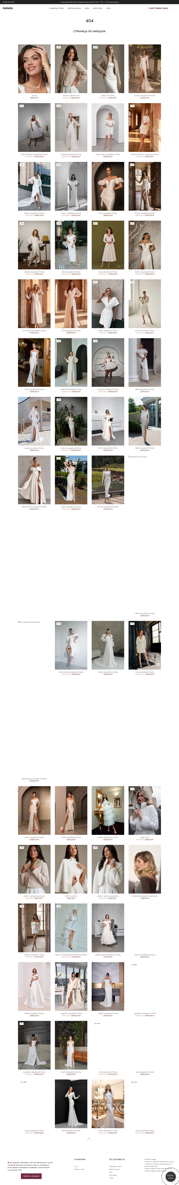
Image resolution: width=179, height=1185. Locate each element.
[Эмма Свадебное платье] (145, 362)
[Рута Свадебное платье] (108, 1045)
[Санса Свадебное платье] (34, 362)
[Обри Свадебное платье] (71, 245)
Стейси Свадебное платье (145, 613)
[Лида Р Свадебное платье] (71, 186)
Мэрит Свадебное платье (71, 507)
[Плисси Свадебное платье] (145, 927)
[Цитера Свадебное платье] (71, 810)
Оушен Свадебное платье (108, 1013)
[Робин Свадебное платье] (145, 303)
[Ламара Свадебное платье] (34, 186)
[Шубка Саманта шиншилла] (108, 869)
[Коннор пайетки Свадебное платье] (145, 127)
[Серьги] (34, 68)
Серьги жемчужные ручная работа (145, 896)
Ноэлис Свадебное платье (108, 507)
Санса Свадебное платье (34, 389)
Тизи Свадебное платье (144, 1072)
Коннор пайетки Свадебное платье (145, 154)
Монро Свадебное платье (145, 213)
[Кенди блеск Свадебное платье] (108, 127)
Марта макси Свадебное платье (34, 507)
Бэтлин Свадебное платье (144, 96)
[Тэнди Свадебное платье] (108, 645)
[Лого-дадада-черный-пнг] (7, 8)
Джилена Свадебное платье (145, 1013)
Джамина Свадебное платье (34, 1072)
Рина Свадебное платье (71, 1131)
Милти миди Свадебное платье (71, 672)
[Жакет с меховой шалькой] (34, 869)
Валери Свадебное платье (108, 837)
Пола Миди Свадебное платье (34, 331)
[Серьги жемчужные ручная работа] (145, 869)
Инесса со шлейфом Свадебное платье (71, 955)
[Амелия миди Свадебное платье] (108, 927)
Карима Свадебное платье (71, 154)
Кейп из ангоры (71, 896)
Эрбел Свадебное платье (34, 1131)
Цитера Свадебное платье (71, 837)
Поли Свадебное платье (71, 331)
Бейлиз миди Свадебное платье (34, 779)
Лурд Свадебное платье (108, 213)
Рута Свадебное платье (108, 1072)
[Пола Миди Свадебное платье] (34, 303)
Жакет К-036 (144, 837)
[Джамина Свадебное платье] (34, 1045)
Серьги (34, 96)
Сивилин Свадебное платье (71, 389)
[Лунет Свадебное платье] (108, 1103)
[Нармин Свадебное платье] (34, 245)
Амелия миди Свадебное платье (108, 955)
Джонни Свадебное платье (108, 389)
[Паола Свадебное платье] (145, 245)
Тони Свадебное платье (144, 672)
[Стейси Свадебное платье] (145, 533)
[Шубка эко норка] (108, 68)
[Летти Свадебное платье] (108, 421)
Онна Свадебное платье (107, 272)
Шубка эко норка (108, 96)
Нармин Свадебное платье (34, 272)
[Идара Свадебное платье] (34, 421)
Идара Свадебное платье (34, 448)
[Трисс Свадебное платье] (34, 810)
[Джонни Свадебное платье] (108, 362)
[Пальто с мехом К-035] (71, 68)
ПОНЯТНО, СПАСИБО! (31, 1176)
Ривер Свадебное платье (107, 331)
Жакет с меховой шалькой (34, 896)
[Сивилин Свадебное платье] (71, 362)
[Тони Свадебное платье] (145, 645)
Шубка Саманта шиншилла (108, 896)
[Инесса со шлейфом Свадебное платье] (71, 927)
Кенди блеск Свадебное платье (108, 154)
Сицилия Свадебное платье (71, 1013)
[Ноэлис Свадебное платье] (108, 480)
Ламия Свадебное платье (34, 1013)
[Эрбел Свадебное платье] (34, 1103)
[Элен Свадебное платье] (145, 1103)
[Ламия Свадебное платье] (34, 986)
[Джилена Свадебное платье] (145, 986)
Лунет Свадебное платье (107, 1131)
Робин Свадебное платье (145, 331)
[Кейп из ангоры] (71, 869)
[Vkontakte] (176, 2)
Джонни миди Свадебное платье (34, 154)
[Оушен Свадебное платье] (108, 986)
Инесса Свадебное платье (71, 448)
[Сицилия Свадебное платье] (71, 986)
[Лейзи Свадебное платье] (145, 421)
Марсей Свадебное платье (71, 1072)
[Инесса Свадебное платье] (71, 421)
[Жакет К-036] (145, 810)
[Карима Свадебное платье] (71, 127)
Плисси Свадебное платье (144, 955)
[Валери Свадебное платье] (108, 810)
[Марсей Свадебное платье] (71, 1045)
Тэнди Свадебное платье (108, 672)
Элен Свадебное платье (144, 1131)
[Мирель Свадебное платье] (34, 927)
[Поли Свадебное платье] (71, 303)
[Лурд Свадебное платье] (108, 186)
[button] (65, 8)
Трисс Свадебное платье (34, 837)
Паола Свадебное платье (145, 272)
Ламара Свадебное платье (34, 213)
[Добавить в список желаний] (107, 834)
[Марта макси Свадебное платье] (34, 480)
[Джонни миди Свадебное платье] (34, 127)
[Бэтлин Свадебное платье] (145, 68)
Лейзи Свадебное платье (144, 448)
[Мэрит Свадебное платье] (71, 480)
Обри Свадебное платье (71, 272)
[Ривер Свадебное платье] (108, 303)
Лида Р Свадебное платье (71, 213)
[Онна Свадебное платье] (108, 245)
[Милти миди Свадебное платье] (71, 645)
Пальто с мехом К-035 (71, 96)
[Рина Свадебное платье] (71, 1103)
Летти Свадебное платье (107, 448)
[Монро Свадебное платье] (145, 186)
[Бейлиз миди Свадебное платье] (34, 698)
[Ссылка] (176, 8)
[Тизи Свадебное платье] (145, 1045)
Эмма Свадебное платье (144, 389)
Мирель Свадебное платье (34, 955)
